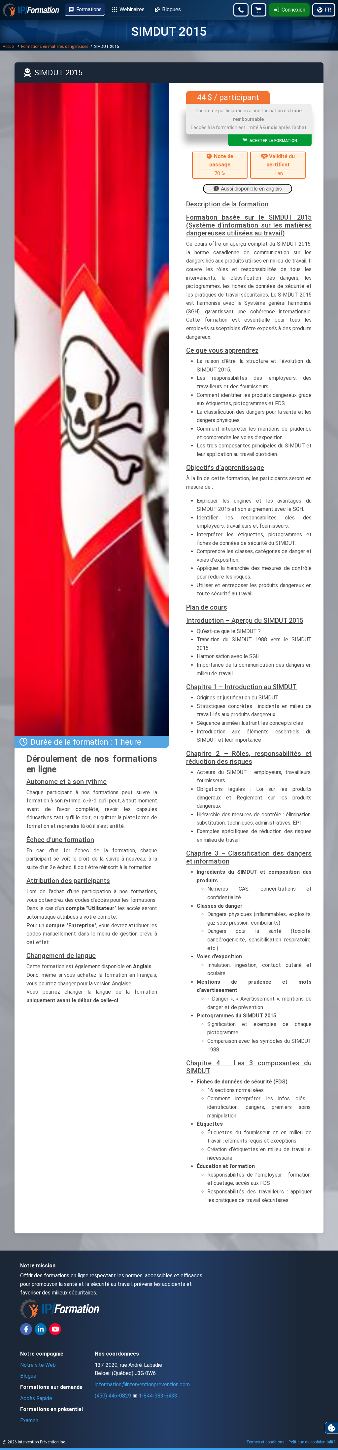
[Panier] (258, 10)
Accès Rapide (36, 1398)
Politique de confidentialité (311, 1442)
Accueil (10, 46)
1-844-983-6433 (158, 1396)
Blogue (28, 1376)
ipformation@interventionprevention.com (142, 1384)
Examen (29, 1420)
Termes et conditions (265, 1442)
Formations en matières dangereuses (55, 46)
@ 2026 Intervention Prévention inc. (34, 1442)
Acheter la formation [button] (272, 140)
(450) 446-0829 (113, 1396)
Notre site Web (38, 1365)
